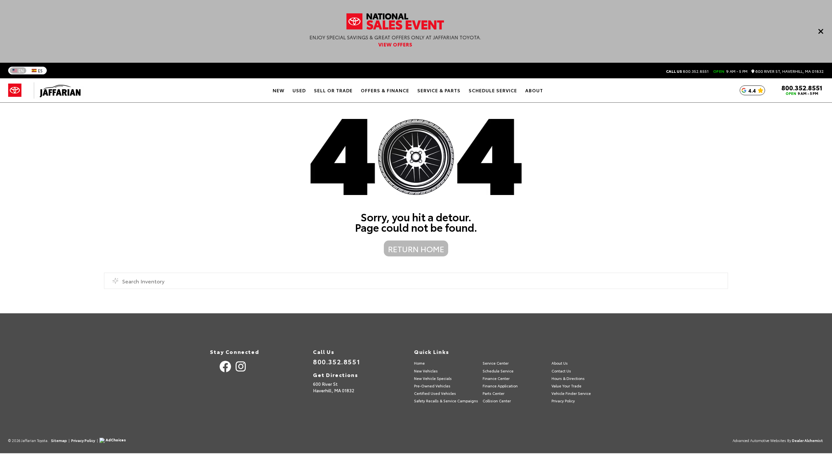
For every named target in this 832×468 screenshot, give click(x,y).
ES (40, 70)
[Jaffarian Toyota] (57, 90)
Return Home (416, 248)
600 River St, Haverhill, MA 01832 (789, 71)
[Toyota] (14, 90)
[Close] (821, 31)
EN (21, 70)
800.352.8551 (687, 71)
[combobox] (416, 281)
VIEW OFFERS (395, 44)
